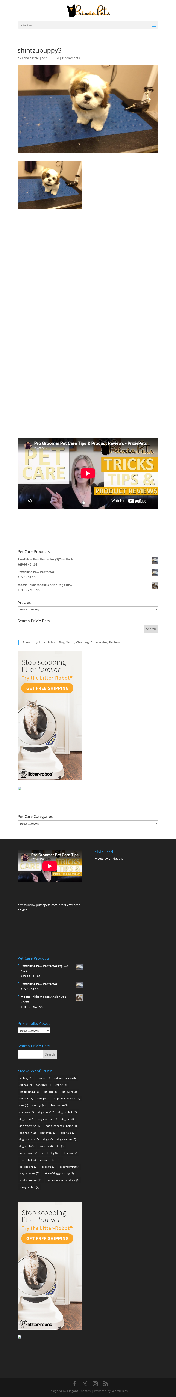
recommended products (63, 1180)
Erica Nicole (30, 58)
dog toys (46, 1146)
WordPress (120, 1391)
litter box (70, 1153)
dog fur (67, 1119)
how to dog (49, 1153)
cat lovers (69, 1091)
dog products (29, 1139)
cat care (43, 1085)
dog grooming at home (61, 1126)
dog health (27, 1132)
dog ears (26, 1119)
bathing (25, 1078)
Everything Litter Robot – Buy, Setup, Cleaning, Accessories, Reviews (72, 642)
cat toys (39, 1105)
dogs (48, 1139)
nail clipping (28, 1167)
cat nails (26, 1098)
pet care (48, 1167)
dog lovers (48, 1132)
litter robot (27, 1160)
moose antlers (50, 1160)
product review (30, 1180)
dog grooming (30, 1126)
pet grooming (70, 1167)
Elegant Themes (79, 1391)
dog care (46, 1112)
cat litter (50, 1091)
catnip (43, 1098)
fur (60, 1146)
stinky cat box (29, 1187)
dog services (66, 1139)
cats (23, 1105)
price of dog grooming (59, 1173)
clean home (59, 1105)
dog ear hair (67, 1112)
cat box (25, 1085)
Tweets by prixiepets (108, 858)
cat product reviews (66, 1098)
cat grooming (29, 1091)
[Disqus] (88, 263)
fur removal (28, 1153)
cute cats (26, 1112)
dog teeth (27, 1146)
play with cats (29, 1173)
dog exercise (47, 1119)
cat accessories (65, 1078)
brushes (43, 1078)
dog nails (68, 1132)
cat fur (61, 1085)
